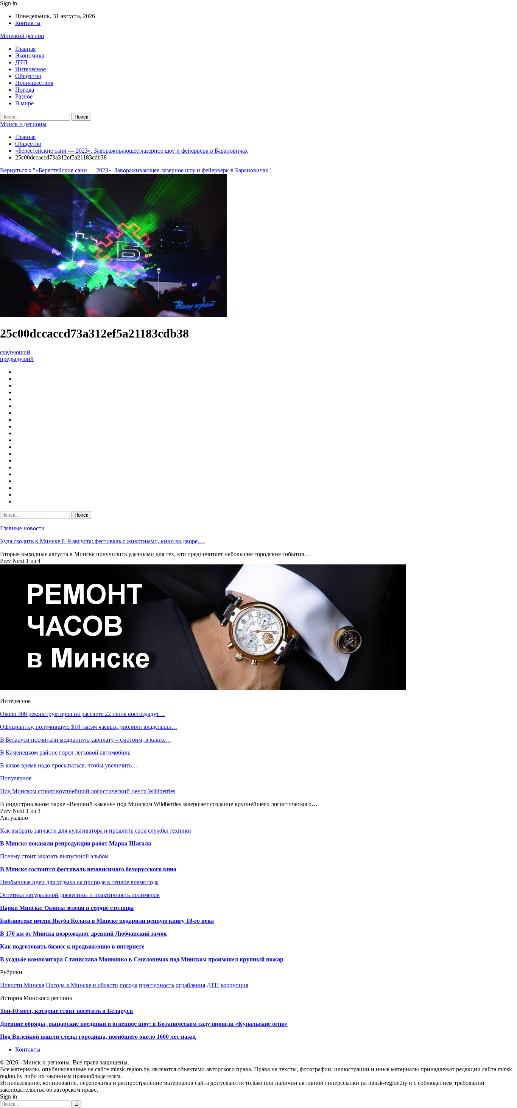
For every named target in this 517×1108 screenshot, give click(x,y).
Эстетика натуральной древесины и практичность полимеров (80, 895)
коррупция (234, 985)
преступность (156, 985)
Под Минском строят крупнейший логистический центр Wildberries (87, 791)
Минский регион (22, 36)
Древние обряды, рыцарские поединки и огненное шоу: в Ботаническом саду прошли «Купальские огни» (144, 1023)
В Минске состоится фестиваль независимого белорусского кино (88, 869)
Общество (28, 76)
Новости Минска (22, 985)
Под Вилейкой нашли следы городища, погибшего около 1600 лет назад (98, 1036)
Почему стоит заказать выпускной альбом (54, 856)
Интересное (30, 69)
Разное (24, 96)
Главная (25, 48)
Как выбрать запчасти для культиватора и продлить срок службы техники (95, 830)
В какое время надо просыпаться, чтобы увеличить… (69, 765)
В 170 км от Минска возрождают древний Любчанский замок (83, 933)
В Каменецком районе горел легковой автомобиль (65, 752)
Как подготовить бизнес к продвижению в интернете (72, 946)
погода (128, 985)
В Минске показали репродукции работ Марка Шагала (75, 843)
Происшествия (34, 83)
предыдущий (17, 359)
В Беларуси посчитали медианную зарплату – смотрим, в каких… (85, 739)
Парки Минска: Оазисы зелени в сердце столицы (67, 908)
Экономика (29, 55)
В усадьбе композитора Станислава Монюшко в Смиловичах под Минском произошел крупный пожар (141, 959)
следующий (15, 352)
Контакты (27, 23)
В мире (24, 103)
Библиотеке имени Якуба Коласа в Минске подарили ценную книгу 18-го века (107, 920)
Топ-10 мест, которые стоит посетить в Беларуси (66, 1011)
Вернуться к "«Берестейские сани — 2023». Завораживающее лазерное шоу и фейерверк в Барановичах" (135, 170)
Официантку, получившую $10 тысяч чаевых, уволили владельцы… (88, 727)
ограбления (190, 985)
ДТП (21, 62)
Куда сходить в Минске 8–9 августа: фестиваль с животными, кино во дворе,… (102, 541)
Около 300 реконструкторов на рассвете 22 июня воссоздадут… (82, 714)
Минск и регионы (23, 124)
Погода (24, 89)
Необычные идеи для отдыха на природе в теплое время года (79, 882)
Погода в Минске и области (82, 985)
